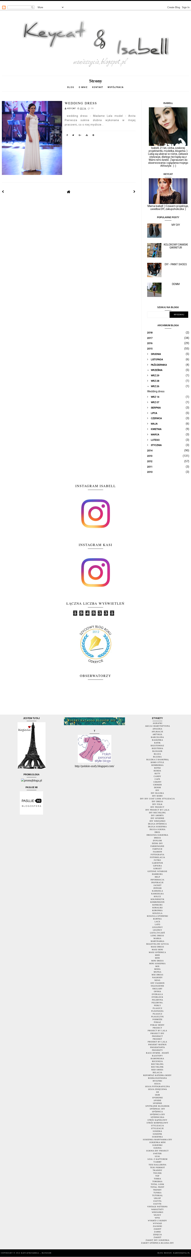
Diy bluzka (157, 793)
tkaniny (157, 1170)
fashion (157, 852)
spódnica (157, 1112)
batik (157, 743)
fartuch (157, 849)
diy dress (157, 801)
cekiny (158, 782)
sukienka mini (157, 1142)
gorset (157, 868)
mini (157, 958)
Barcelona (157, 737)
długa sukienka (157, 827)
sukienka (157, 1137)
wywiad (157, 1223)
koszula (157, 913)
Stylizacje (157, 1128)
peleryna (157, 1000)
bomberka (157, 765)
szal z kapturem (157, 1159)
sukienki (157, 1145)
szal (157, 1156)
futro (157, 860)
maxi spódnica (157, 952)
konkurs (157, 905)
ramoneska (157, 1058)
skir (157, 1095)
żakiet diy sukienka (157, 1240)
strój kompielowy (157, 1123)
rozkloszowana (157, 1078)
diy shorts (157, 815)
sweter (157, 1153)
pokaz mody (157, 1025)
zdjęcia (157, 1235)
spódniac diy (157, 1109)
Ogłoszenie (157, 986)
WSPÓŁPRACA (116, 87)
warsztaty (157, 1209)
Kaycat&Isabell (30, 1253)
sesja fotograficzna (157, 1086)
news (157, 980)
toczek (157, 1173)
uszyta (157, 1201)
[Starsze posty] (134, 191)
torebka (157, 1181)
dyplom (157, 841)
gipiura (157, 866)
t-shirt (158, 1162)
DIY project (157, 807)
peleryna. (157, 1003)
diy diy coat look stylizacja (157, 799)
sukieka (157, 1131)
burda (157, 771)
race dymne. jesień (157, 1053)
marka (157, 938)
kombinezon (157, 902)
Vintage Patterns (157, 1207)
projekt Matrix (157, 1045)
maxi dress (157, 947)
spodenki (157, 1098)
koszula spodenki (157, 916)
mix (157, 966)
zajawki (157, 1226)
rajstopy (157, 1056)
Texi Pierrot (157, 1167)
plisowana (157, 1011)
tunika (158, 1193)
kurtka (157, 919)
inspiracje (157, 882)
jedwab (157, 888)
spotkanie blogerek (157, 1106)
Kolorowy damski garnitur (176, 246)
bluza (157, 754)
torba (157, 1179)
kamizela (157, 891)
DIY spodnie (157, 818)
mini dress (157, 961)
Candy (157, 776)
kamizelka (157, 894)
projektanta (157, 1047)
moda (157, 969)
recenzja (157, 1061)
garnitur (157, 863)
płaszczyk (157, 1017)
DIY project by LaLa (157, 810)
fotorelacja (157, 857)
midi (157, 955)
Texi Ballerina (157, 1165)
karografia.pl (181, 1253)
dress (157, 838)
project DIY (157, 1033)
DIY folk (157, 804)
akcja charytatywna (157, 726)
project (157, 1028)
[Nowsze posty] (3, 191)
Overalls (157, 994)
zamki (157, 1232)
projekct (157, 1036)
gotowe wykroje (157, 871)
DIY (157, 790)
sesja (157, 1084)
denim (157, 787)
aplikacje (157, 732)
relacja (157, 1072)
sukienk (157, 1134)
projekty (157, 1050)
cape (157, 779)
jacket (158, 885)
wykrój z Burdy (157, 1221)
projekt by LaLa (157, 1042)
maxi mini (157, 950)
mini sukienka (157, 963)
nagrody (157, 977)
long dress (157, 936)
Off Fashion (158, 983)
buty (157, 773)
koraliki (157, 908)
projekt (157, 1039)
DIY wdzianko (157, 821)
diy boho (157, 796)
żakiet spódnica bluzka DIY (157, 1243)
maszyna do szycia (157, 944)
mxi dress (157, 975)
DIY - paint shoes (176, 264)
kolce (157, 896)
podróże (157, 1019)
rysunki (157, 1081)
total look (157, 1184)
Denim (176, 284)
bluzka (157, 757)
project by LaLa (157, 1031)
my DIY (176, 224)
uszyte (157, 1204)
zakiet (157, 1229)
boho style (157, 762)
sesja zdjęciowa (157, 1089)
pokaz (157, 1022)
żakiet (157, 1237)
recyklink (157, 1067)
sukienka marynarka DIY (157, 1140)
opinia (157, 991)
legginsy (157, 927)
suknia (158, 1148)
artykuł (157, 734)
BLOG (70, 87)
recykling (157, 1064)
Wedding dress (81, 103)
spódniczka (157, 1117)
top (157, 1176)
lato (157, 924)
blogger (157, 751)
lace (157, 922)
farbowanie (157, 846)
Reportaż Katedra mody (157, 1075)
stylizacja (157, 1126)
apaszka (157, 729)
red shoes (157, 1070)
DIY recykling (157, 813)
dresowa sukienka (157, 835)
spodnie (157, 1103)
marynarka (157, 941)
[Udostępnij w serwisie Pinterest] (93, 135)
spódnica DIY (157, 1114)
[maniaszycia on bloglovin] (32, 767)
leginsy (157, 930)
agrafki (157, 723)
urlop (157, 1198)
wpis (157, 1218)
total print (157, 1187)
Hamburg (157, 874)
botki (157, 768)
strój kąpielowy (157, 1120)
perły (157, 1005)
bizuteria (157, 748)
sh (157, 1092)
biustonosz (157, 746)
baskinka (157, 740)
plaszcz (157, 1008)
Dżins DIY (157, 843)
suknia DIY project (157, 1151)
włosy (157, 1215)
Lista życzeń (157, 933)
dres (157, 832)
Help (157, 877)
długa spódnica (157, 824)
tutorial (157, 1195)
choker (157, 785)
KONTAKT (97, 87)
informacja (157, 880)
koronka (157, 910)
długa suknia (157, 829)
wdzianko (157, 1212)
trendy (157, 1190)
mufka (157, 972)
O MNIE (83, 87)
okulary (157, 989)
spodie (157, 1100)
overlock (157, 997)
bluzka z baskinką (157, 760)
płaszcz (157, 1014)
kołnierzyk (157, 899)
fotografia (157, 855)
